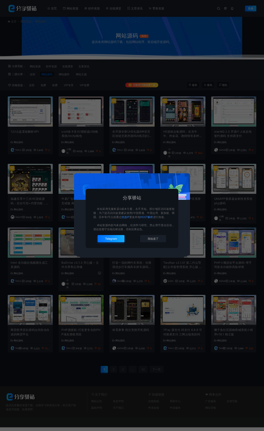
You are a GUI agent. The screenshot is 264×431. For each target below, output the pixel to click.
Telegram (111, 238)
